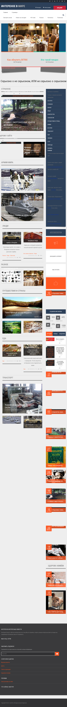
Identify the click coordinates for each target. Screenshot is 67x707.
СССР (49, 141)
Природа (50, 145)
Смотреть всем (7, 17)
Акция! (59, 8)
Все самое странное (28, 253)
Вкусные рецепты (5, 662)
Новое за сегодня (21, 17)
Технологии (51, 117)
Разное (41, 17)
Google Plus (59, 1)
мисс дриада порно (53, 214)
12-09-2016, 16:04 (9, 93)
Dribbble (64, 1)
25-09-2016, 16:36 (60, 341)
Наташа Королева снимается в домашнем (22, 91)
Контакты (50, 17)
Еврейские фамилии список (56, 481)
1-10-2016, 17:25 (31, 327)
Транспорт (12, 255)
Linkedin (55, 1)
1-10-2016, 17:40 (10, 315)
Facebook (52, 1)
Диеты (2, 666)
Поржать (50, 148)
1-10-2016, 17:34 (10, 328)
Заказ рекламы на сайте (7, 681)
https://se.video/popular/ (54, 224)
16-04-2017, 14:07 (31, 280)
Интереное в (13, 6)
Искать (63, 15)
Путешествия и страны (54, 121)
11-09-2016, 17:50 (31, 152)
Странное (50, 104)
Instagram (62, 1)
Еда (3, 361)
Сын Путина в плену (8, 136)
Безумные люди (33, 240)
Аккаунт (39, 7)
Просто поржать (60, 339)
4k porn (53, 190)
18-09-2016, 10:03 (10, 409)
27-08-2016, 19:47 (9, 217)
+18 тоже (32, 17)
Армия (49, 124)
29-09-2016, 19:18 (12, 361)
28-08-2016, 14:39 (9, 187)
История (50, 128)
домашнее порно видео (54, 199)
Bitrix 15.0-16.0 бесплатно (56, 526)
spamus (17, 93)
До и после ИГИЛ (55, 372)
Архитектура (51, 114)
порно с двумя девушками (55, 167)
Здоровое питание (5, 673)
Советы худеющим (5, 669)
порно (49, 208)
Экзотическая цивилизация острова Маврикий (11, 324)
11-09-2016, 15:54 (10, 418)
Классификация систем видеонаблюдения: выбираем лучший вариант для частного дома (11, 271)
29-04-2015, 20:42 (60, 366)
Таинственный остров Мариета (18, 312)
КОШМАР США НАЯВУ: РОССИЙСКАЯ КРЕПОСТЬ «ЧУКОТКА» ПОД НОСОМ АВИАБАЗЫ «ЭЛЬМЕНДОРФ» (19, 182)
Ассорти (50, 100)
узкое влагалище (52, 178)
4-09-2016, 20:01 (33, 255)
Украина (50, 138)
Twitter (50, 1)
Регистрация (47, 7)
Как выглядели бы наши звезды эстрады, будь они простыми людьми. (60, 350)
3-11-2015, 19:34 (60, 354)
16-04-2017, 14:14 (9, 277)
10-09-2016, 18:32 (9, 127)
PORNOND (50, 150)
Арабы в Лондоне (11, 242)
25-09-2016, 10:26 (8, 138)
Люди (8, 255)
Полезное (60, 17)
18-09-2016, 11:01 (33, 369)
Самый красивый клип (33, 150)
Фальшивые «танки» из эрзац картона (20, 215)
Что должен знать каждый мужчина (60, 363)
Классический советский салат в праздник (32, 352)
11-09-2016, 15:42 (12, 257)
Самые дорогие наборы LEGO (57, 558)
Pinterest (57, 1)
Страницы (14, 12)
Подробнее (33, 44)
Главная (5, 12)
